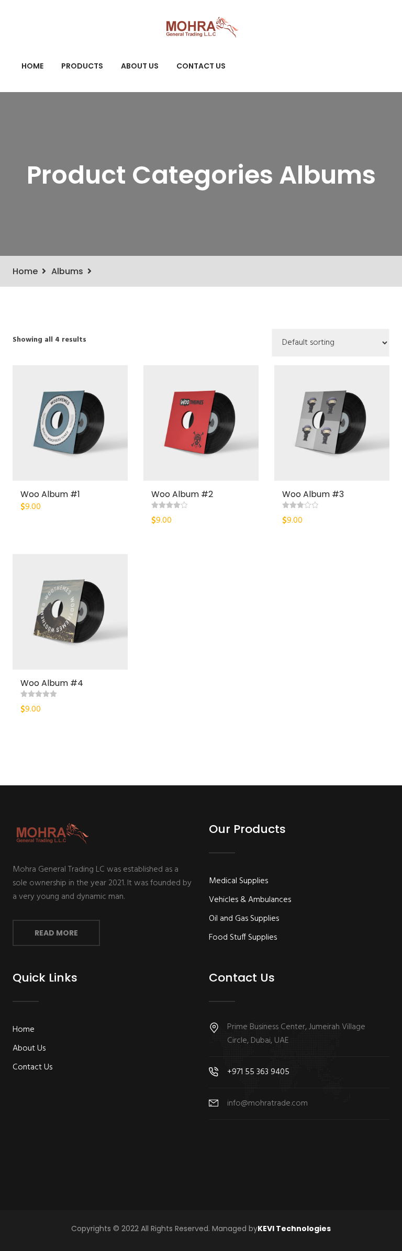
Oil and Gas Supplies (244, 919)
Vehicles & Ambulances (250, 900)
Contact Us (201, 66)
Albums (67, 271)
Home (32, 66)
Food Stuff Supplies (243, 937)
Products (82, 66)
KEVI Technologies (294, 1228)
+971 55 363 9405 (258, 1072)
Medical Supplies (238, 881)
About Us (140, 66)
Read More (56, 933)
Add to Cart (69, 422)
